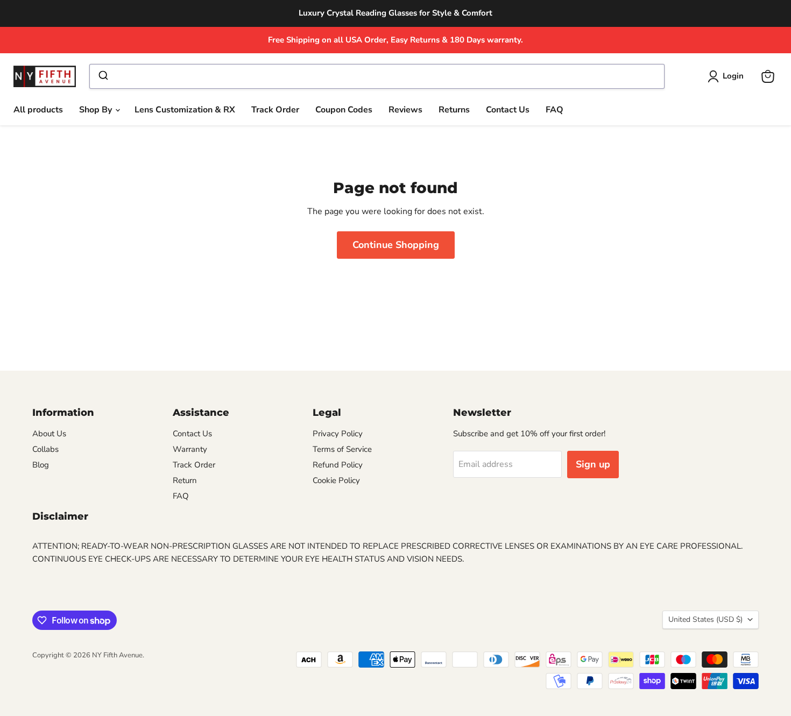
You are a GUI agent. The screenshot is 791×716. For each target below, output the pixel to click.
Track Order (275, 110)
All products (38, 110)
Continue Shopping (395, 244)
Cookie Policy (336, 480)
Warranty (190, 449)
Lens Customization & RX (185, 110)
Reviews (405, 110)
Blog (40, 464)
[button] (728, 76)
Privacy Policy (338, 433)
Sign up (593, 464)
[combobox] (376, 76)
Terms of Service (342, 449)
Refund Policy (338, 464)
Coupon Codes (343, 110)
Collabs (45, 449)
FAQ (554, 110)
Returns (454, 110)
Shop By (96, 110)
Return (185, 480)
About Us (49, 433)
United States (705, 619)
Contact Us (507, 110)
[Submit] (102, 76)
